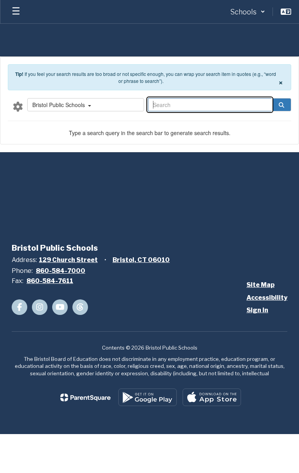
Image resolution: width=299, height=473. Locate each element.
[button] (247, 11)
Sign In (257, 310)
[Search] (281, 104)
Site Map (260, 284)
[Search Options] (18, 106)
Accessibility (266, 297)
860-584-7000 (60, 270)
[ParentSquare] (85, 397)
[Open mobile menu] (16, 11)
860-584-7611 (49, 281)
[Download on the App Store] (212, 397)
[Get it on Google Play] (147, 397)
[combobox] (85, 104)
